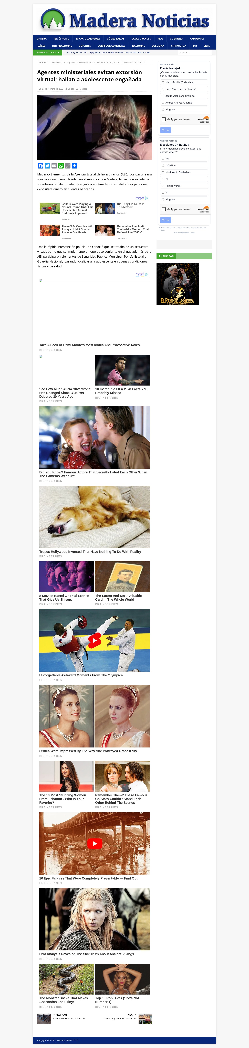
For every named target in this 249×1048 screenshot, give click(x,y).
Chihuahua (178, 45)
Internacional (62, 45)
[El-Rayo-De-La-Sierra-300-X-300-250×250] (178, 303)
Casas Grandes (141, 38)
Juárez (41, 45)
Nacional (138, 45)
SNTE (207, 45)
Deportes (85, 45)
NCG (160, 38)
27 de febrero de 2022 (52, 88)
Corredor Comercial (111, 45)
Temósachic (61, 38)
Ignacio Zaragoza (88, 38)
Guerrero (176, 38)
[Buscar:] (195, 52)
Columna (158, 45)
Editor (71, 88)
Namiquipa (197, 38)
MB (195, 45)
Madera (41, 38)
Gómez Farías (115, 38)
